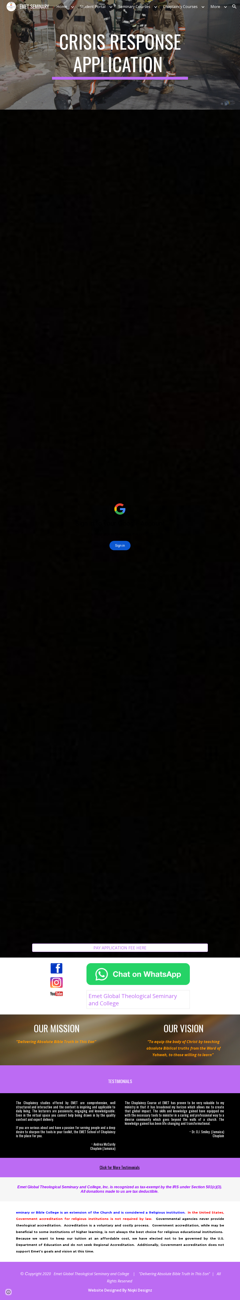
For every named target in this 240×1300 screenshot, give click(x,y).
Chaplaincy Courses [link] (180, 6)
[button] (234, 6)
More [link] (215, 6)
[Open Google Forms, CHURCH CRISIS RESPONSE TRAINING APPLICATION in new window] (199, 121)
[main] (120, 55)
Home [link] (61, 6)
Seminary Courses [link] (134, 6)
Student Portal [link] (92, 6)
